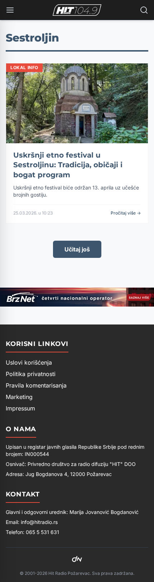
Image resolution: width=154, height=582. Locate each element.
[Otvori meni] (10, 10)
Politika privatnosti (31, 373)
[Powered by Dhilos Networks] (77, 559)
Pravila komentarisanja (36, 385)
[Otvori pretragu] (144, 10)
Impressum (20, 408)
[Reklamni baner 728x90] (77, 297)
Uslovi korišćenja (29, 362)
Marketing (19, 396)
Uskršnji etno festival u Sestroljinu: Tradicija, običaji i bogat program (67, 165)
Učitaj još (77, 249)
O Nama (21, 429)
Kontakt (23, 494)
